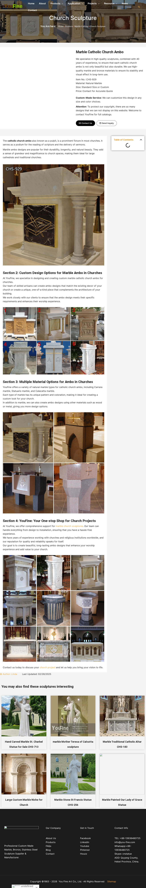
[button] (85, 123)
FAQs (48, 846)
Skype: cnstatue (123, 853)
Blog (48, 849)
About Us (51, 838)
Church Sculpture (73, 17)
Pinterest (85, 849)
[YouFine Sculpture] (13, 6)
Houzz (83, 853)
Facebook (85, 838)
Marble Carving (81, 26)
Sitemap (111, 881)
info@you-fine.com (124, 842)
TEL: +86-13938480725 (127, 838)
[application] (61, 3)
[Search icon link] (139, 7)
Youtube (84, 846)
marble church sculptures (69, 526)
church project (47, 667)
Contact (50, 853)
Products (69, 26)
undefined (26, 886)
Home (61, 26)
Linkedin (84, 842)
